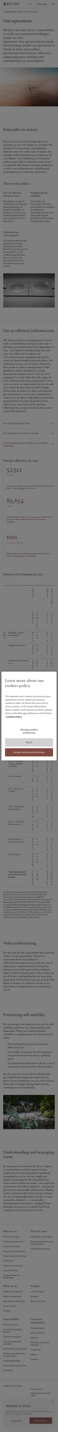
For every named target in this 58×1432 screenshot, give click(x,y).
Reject (29, 742)
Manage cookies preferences (29, 731)
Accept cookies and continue (29, 752)
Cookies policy (14, 716)
